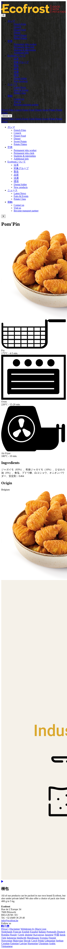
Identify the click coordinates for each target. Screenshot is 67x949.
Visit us (17, 101)
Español (34, 931)
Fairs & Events (21, 90)
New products (21, 81)
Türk (3, 938)
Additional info (21, 52)
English (25, 931)
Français (17, 931)
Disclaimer (14, 929)
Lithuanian (50, 940)
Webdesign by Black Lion (33, 929)
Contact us (19, 99)
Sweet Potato (20, 35)
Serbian (59, 940)
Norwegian (6, 940)
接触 (9, 96)
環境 (16, 75)
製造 (16, 65)
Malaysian (18, 940)
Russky (13, 934)
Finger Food (20, 29)
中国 (56, 934)
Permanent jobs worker (25, 44)
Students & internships (25, 50)
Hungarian (33, 943)
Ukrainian (43, 943)
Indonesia (11, 938)
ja (2, 2)
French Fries (20, 24)
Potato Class (20, 93)
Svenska (44, 938)
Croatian (5, 943)
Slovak (27, 940)
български (38, 934)
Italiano (42, 931)
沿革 (16, 59)
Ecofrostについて (16, 55)
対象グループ (21, 62)
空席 (9, 41)
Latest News (20, 87)
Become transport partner (26, 104)
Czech (34, 940)
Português (51, 931)
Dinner (17, 32)
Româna (5, 934)
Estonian (14, 943)
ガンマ (11, 21)
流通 (16, 72)
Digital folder (20, 78)
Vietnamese (7, 946)
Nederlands (6, 931)
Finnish (52, 938)
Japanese (49, 934)
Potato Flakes (20, 38)
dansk (62, 934)
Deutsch (61, 931)
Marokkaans (33, 938)
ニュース (12, 84)
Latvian (23, 943)
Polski (41, 940)
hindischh (21, 938)
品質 (16, 68)
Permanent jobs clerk (24, 47)
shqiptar (29, 934)
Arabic (52, 943)
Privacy (5, 929)
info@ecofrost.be (9, 920)
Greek (21, 934)
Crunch (17, 27)
